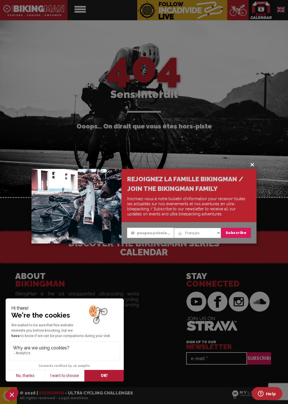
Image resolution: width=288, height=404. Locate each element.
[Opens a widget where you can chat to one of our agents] (266, 394)
